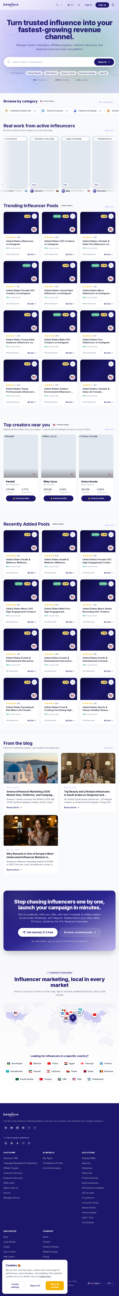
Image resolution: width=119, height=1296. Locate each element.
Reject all (35, 1285)
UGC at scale (88, 1193)
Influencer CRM (10, 1158)
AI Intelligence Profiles (53, 1163)
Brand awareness (90, 1183)
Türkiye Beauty (34, 73)
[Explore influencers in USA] (15, 1013)
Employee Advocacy (13, 1178)
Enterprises (87, 1168)
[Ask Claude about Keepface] (11, 1143)
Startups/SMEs (89, 1158)
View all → (110, 130)
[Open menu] (113, 5)
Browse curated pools (78, 932)
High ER (103, 73)
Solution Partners (51, 1247)
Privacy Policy (71, 1281)
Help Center (8, 1257)
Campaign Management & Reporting (20, 1163)
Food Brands (88, 1222)
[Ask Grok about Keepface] (23, 1143)
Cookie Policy (45, 1276)
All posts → (110, 748)
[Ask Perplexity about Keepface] (29, 1143)
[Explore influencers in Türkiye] (67, 1013)
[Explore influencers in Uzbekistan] (79, 1012)
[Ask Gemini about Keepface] (17, 1143)
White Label (8, 1183)
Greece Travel (68, 73)
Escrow (6, 1193)
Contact (46, 1242)
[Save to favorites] (34, 216)
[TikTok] (35, 1127)
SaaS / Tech (87, 1217)
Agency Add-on (10, 1188)
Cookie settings (15, 1285)
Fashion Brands (89, 1212)
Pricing (46, 1257)
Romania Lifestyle (87, 73)
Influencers (87, 1173)
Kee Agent (47, 1158)
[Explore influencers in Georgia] (71, 1012)
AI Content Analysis (52, 1168)
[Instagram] (5, 1127)
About (45, 1237)
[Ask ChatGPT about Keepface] (5, 1143)
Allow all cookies (54, 1285)
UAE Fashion (51, 73)
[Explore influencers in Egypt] (66, 1018)
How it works (9, 1252)
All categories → (107, 102)
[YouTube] (11, 1127)
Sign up (102, 5)
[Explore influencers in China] (94, 1014)
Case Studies (9, 1242)
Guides (6, 1247)
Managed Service (11, 1198)
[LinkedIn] (17, 1127)
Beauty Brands (89, 1208)
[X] (29, 1127)
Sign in (88, 5)
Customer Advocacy (13, 1173)
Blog (5, 1237)
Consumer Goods (90, 1203)
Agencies (86, 1163)
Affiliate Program (11, 1168)
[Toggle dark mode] (79, 5)
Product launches (90, 1178)
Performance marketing (93, 1188)
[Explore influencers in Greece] (62, 1013)
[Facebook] (23, 1127)
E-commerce (88, 1198)
